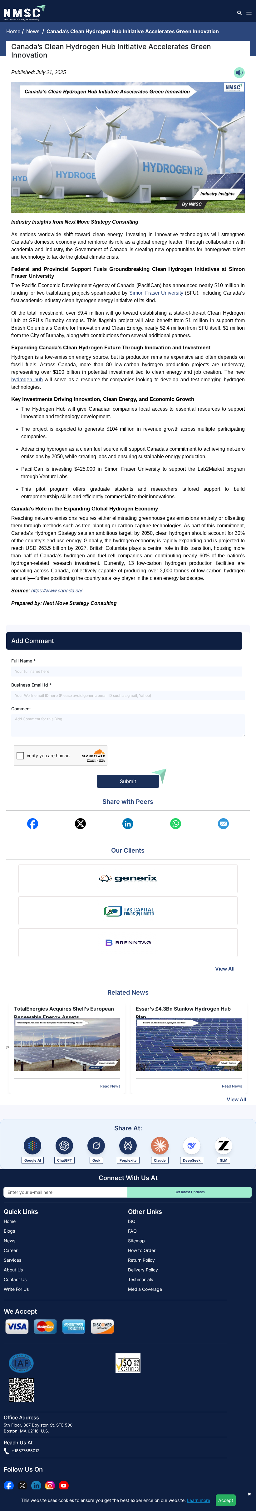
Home (14, 31)
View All (224, 969)
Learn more (198, 1500)
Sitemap (136, 1240)
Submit (128, 781)
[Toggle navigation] (247, 12)
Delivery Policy (143, 1269)
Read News (115, 1086)
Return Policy (141, 1260)
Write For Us (16, 1289)
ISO (131, 1221)
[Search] (239, 12)
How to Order (141, 1250)
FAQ (132, 1231)
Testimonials (140, 1279)
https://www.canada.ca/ (56, 590)
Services (12, 1260)
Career (10, 1250)
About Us (13, 1269)
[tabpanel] (71, 1047)
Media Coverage (145, 1289)
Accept (225, 1500)
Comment (21, 708)
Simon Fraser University (156, 293)
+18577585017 (24, 1450)
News (34, 31)
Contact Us (15, 1279)
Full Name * (23, 660)
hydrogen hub (27, 379)
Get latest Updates (190, 1192)
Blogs (9, 1231)
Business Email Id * (31, 684)
